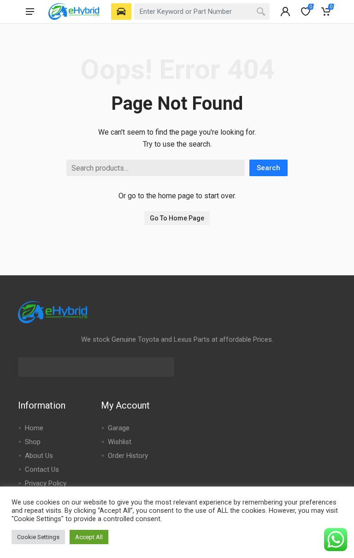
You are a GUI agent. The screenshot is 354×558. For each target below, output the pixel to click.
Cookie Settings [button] (38, 537)
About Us (39, 455)
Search (268, 168)
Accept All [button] (89, 537)
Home (34, 428)
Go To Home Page (177, 218)
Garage (119, 428)
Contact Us (42, 469)
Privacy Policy (45, 483)
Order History (128, 455)
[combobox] (202, 11)
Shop (33, 442)
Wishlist (119, 442)
